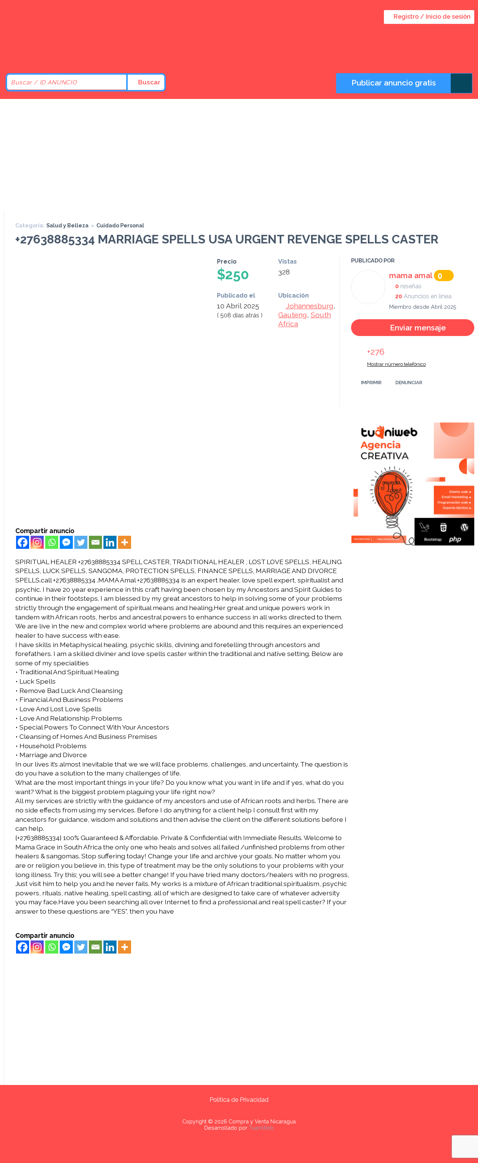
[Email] (95, 542)
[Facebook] (22, 542)
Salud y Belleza (67, 225)
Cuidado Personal (120, 225)
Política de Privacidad (239, 1099)
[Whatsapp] (51, 542)
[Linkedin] (110, 542)
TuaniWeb (261, 1128)
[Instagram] (37, 542)
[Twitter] (80, 542)
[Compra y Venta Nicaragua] (67, 53)
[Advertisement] (239, 155)
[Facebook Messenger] (66, 542)
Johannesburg (309, 306)
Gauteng (292, 315)
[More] (124, 542)
